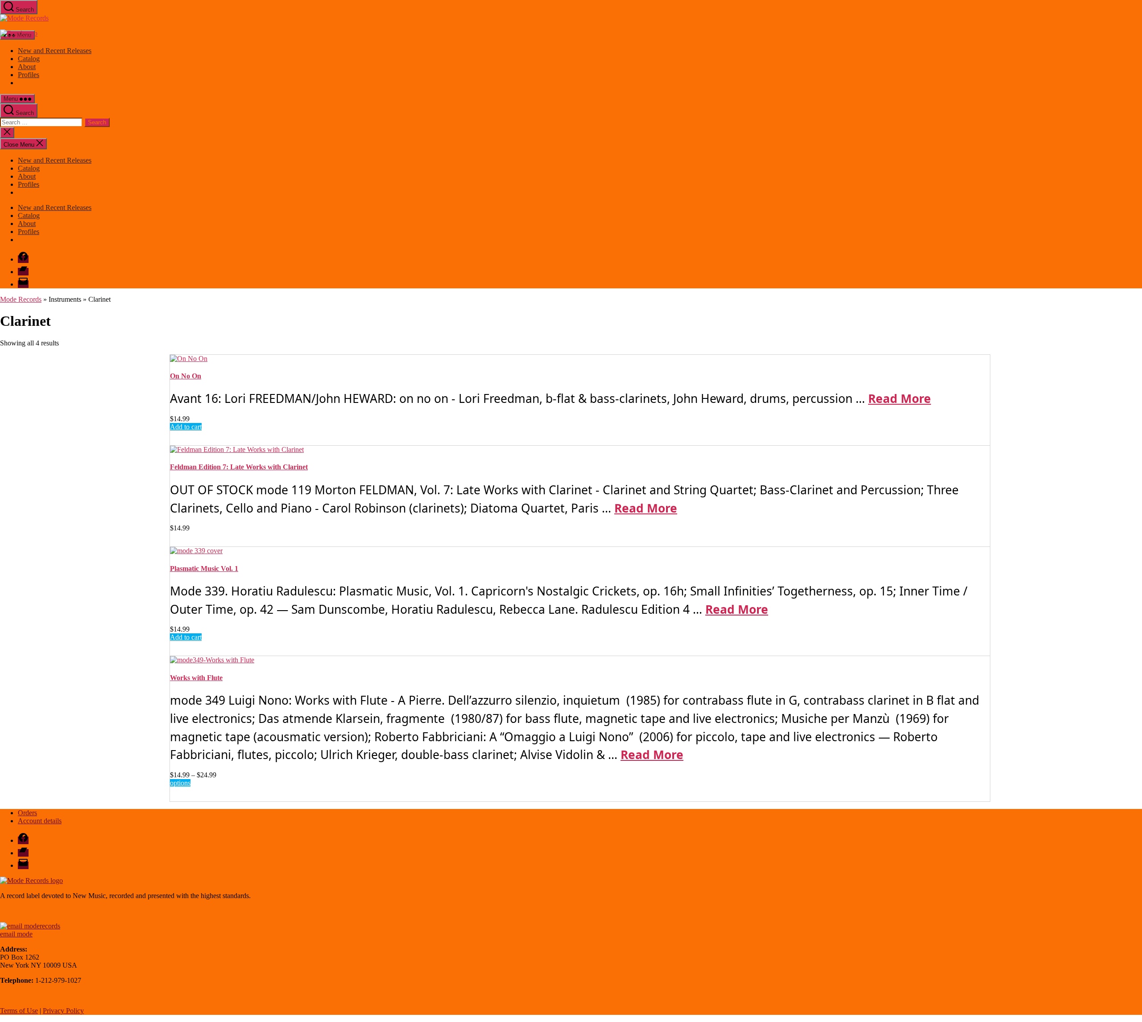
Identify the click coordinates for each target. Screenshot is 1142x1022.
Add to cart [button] (186, 427)
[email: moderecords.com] (30, 926)
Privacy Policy (63, 1010)
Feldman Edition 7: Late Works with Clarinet (239, 467)
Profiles (28, 74)
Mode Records (20, 299)
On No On (185, 376)
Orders (27, 813)
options (180, 783)
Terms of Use (19, 1010)
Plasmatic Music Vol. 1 (204, 568)
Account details (40, 821)
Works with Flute (196, 677)
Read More (899, 398)
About (27, 66)
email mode (16, 934)
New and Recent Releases (54, 50)
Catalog (29, 58)
